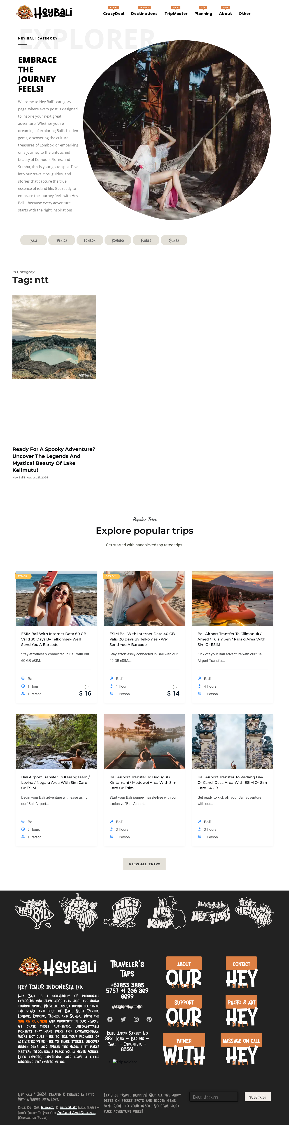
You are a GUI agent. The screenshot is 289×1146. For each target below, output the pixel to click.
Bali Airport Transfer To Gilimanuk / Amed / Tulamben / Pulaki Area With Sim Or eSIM (231, 639)
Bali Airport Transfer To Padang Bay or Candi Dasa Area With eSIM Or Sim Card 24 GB (232, 782)
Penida (61, 240)
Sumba (174, 240)
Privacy (47, 1107)
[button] (144, 864)
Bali (33, 240)
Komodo (118, 240)
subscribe (257, 1096)
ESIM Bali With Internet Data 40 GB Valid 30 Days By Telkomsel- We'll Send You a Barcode (142, 639)
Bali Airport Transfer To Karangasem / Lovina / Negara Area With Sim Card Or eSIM (55, 782)
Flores (146, 240)
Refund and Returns (76, 1113)
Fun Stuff (68, 1107)
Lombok (90, 240)
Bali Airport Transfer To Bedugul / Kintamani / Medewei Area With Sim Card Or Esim (143, 782)
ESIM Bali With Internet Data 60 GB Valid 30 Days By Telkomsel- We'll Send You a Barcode (53, 639)
